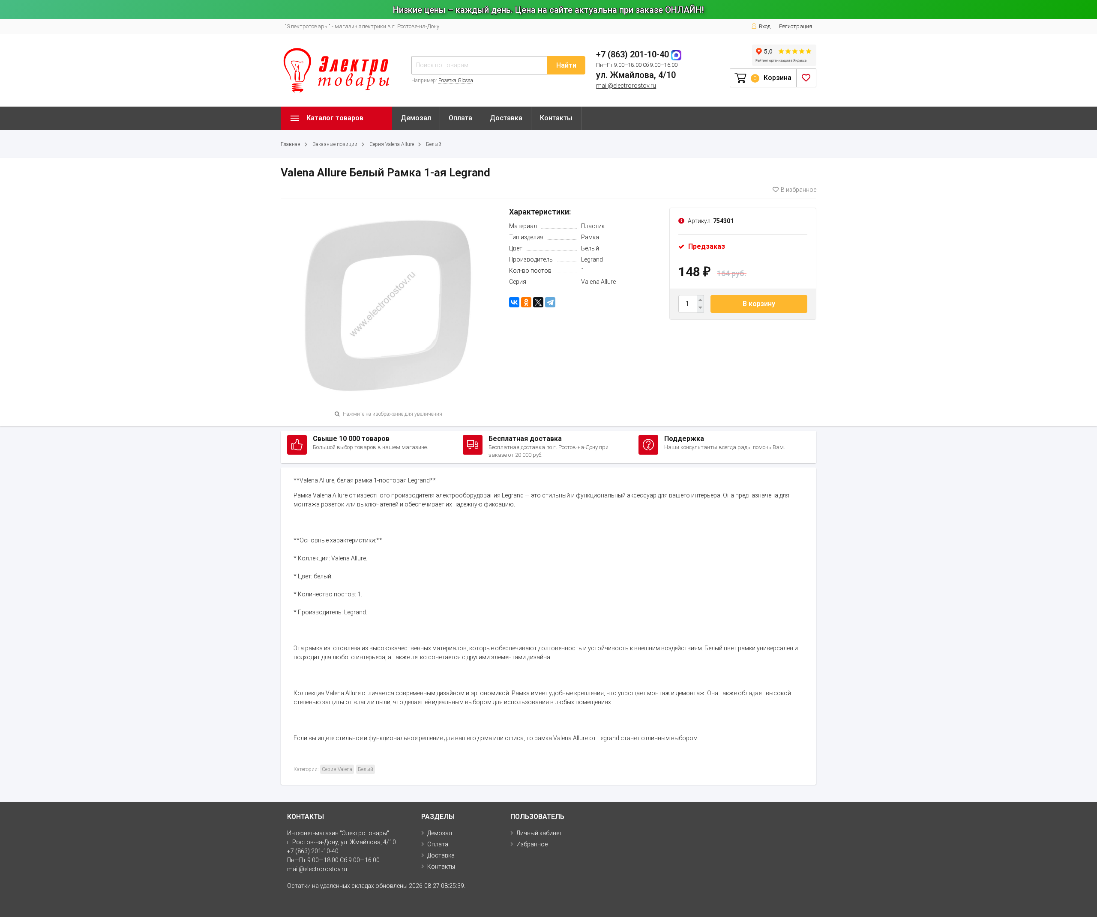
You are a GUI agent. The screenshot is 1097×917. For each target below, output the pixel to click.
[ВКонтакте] (514, 302)
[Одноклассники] (526, 302)
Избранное (532, 844)
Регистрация (795, 26)
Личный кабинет (539, 833)
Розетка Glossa (455, 80)
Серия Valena (337, 769)
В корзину (759, 304)
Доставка (506, 118)
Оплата (460, 118)
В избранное (798, 189)
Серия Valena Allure (391, 144)
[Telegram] (550, 302)
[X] (538, 302)
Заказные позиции (334, 144)
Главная (290, 144)
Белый (433, 144)
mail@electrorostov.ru (626, 85)
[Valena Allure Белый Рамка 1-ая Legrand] (388, 304)
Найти (566, 65)
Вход (764, 26)
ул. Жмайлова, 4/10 (636, 75)
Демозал (416, 118)
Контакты (556, 118)
